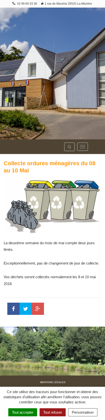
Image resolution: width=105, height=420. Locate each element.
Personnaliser (83, 412)
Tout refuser (52, 412)
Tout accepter (22, 412)
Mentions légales (52, 382)
